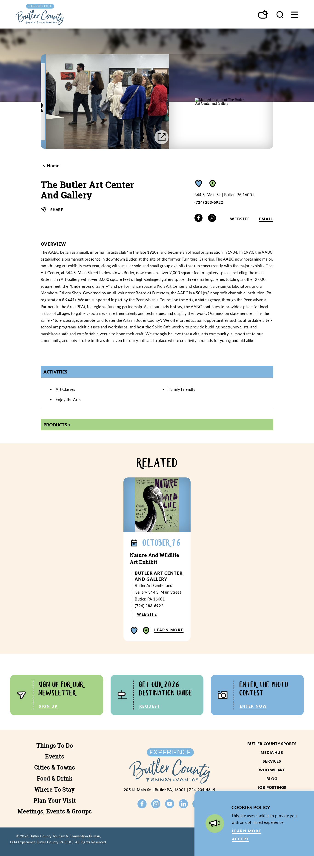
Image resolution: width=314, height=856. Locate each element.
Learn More (168, 629)
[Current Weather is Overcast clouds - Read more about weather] (263, 14)
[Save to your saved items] (198, 184)
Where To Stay (54, 789)
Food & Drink (55, 778)
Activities (55, 371)
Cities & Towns (54, 767)
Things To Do (54, 746)
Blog (271, 778)
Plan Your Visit (55, 800)
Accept (240, 839)
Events (54, 756)
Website (240, 218)
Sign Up (48, 706)
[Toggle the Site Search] (280, 14)
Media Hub (272, 752)
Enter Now (253, 706)
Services (272, 761)
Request (149, 706)
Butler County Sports (272, 743)
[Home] (53, 14)
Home (52, 166)
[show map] (212, 184)
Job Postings (272, 787)
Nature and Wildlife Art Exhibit (154, 559)
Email (266, 218)
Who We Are (272, 770)
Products (55, 424)
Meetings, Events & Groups (54, 811)
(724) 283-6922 (208, 202)
